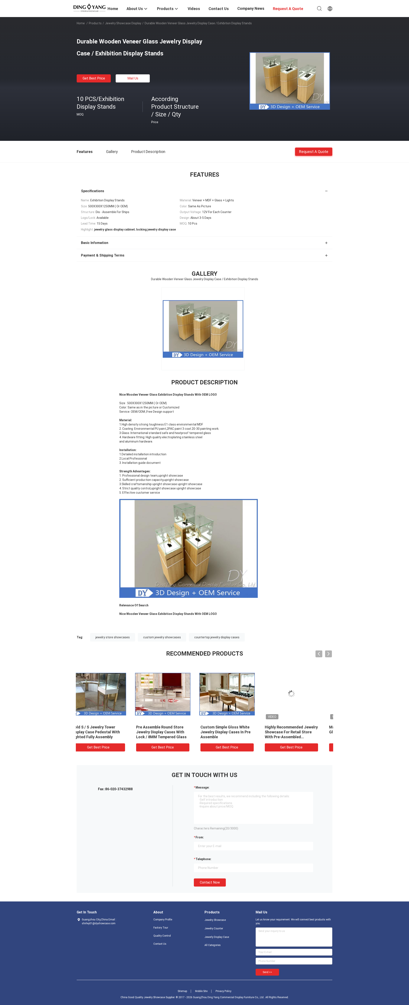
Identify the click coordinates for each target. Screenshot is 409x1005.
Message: (202, 787)
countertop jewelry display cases (216, 637)
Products (95, 23)
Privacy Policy (223, 991)
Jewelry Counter (213, 928)
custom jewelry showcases (162, 637)
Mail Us (132, 78)
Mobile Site (201, 991)
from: (200, 837)
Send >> (267, 972)
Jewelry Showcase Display (123, 23)
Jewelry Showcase (215, 919)
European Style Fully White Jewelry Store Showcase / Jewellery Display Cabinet (297, 732)
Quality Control (162, 935)
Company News (250, 8)
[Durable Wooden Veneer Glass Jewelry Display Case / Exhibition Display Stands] (289, 80)
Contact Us (159, 943)
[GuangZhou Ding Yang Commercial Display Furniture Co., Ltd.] (89, 7)
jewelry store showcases (112, 637)
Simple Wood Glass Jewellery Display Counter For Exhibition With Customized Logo (236, 732)
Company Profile (162, 919)
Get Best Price (94, 78)
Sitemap (182, 991)
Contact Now (210, 882)
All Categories (212, 945)
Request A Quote (313, 151)
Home (81, 23)
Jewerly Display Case (216, 937)
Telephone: (203, 859)
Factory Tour (160, 927)
